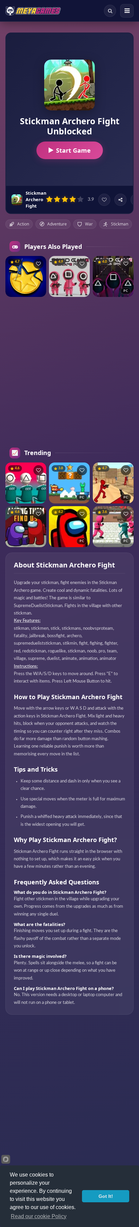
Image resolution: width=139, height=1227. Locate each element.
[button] (38, 264)
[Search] (110, 11)
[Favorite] (104, 200)
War (89, 224)
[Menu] (127, 11)
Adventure (57, 224)
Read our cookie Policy (38, 1216)
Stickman (119, 224)
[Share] (120, 200)
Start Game (73, 150)
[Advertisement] (69, 372)
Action (23, 224)
